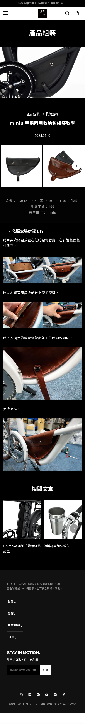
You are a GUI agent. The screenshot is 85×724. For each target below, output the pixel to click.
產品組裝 (33, 114)
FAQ (11, 637)
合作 (10, 613)
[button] (77, 13)
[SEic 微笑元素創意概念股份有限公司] (42, 13)
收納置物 (52, 114)
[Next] (76, 165)
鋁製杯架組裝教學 (57, 546)
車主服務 (13, 625)
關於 (10, 601)
